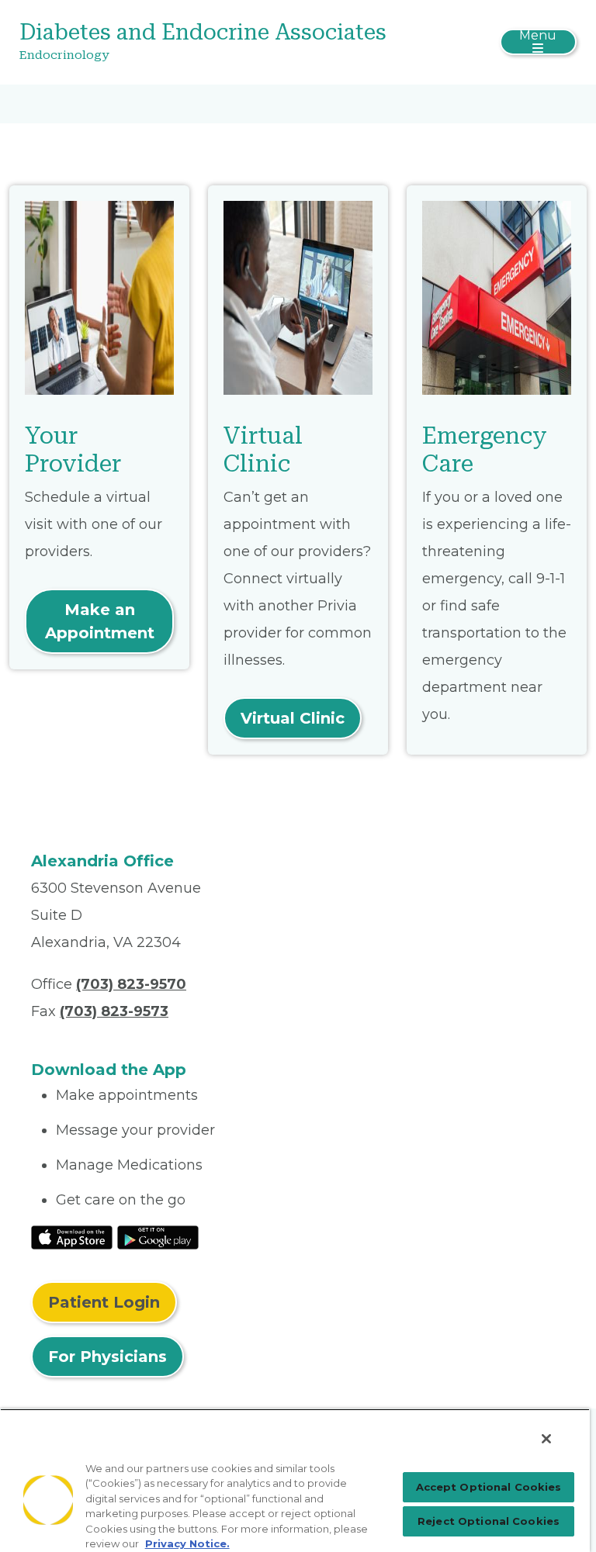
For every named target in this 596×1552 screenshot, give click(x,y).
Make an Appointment (99, 621)
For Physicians (107, 1356)
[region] (295, 1480)
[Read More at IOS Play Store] (72, 1236)
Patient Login (104, 1302)
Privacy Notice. (187, 1543)
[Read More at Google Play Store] (158, 1236)
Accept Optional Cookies (489, 1487)
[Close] (546, 1439)
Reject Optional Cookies (489, 1521)
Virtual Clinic (293, 718)
